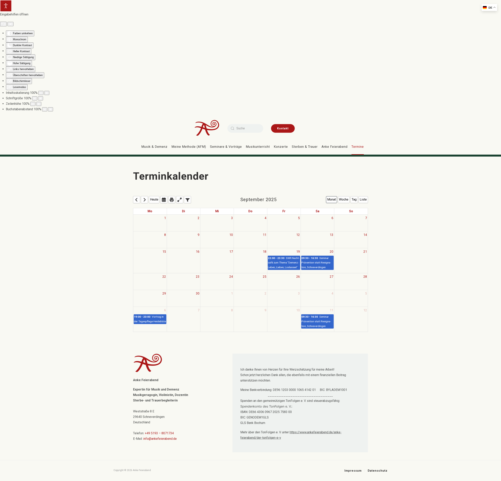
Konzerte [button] (281, 147)
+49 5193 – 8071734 (159, 433)
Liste (363, 199)
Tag (354, 199)
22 (164, 277)
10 (231, 235)
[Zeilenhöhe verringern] (32, 104)
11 (264, 235)
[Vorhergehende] (136, 199)
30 (197, 293)
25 (264, 277)
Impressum (353, 470)
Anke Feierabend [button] (335, 147)
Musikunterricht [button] (258, 147)
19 (298, 251)
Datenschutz (377, 470)
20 (331, 251)
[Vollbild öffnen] (179, 199)
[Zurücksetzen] (3, 24)
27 (331, 277)
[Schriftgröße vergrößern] (40, 98)
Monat (331, 199)
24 (231, 277)
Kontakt (283, 128)
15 (164, 251)
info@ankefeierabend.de (160, 439)
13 (331, 235)
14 (365, 235)
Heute (154, 199)
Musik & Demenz (154, 147)
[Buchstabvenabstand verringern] (44, 109)
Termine (357, 147)
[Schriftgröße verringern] (34, 98)
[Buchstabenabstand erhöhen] (50, 109)
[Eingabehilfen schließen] (10, 24)
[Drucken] (171, 199)
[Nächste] (144, 199)
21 (365, 251)
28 (365, 277)
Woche (343, 199)
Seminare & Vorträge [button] (226, 147)
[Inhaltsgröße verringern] (40, 93)
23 (197, 277)
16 (197, 251)
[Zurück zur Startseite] (209, 128)
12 (298, 235)
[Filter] (187, 199)
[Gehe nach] (163, 199)
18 (264, 251)
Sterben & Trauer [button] (305, 147)
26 (298, 277)
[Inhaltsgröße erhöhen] (46, 93)
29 (164, 293)
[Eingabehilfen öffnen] (6, 6)
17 (231, 251)
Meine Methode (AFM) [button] (188, 147)
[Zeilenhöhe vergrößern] (38, 104)
